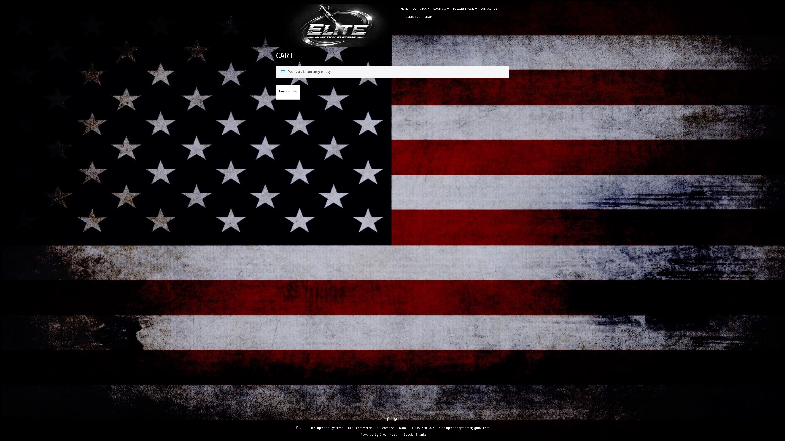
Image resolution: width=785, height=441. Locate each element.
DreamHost (388, 434)
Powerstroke (464, 8)
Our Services (410, 16)
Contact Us (489, 8)
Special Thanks (415, 434)
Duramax (420, 8)
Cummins (440, 8)
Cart (284, 55)
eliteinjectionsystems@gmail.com (464, 428)
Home (405, 8)
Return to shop (288, 91)
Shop (428, 16)
